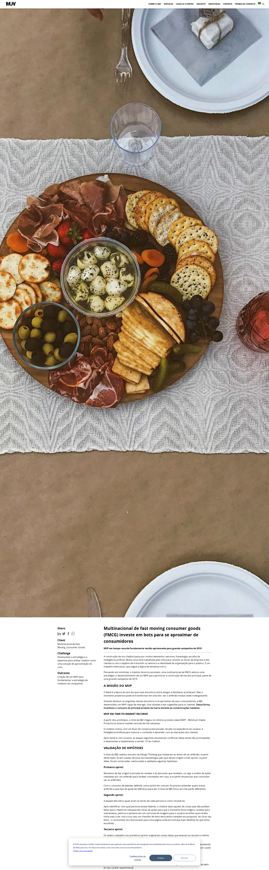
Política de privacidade (83, 851)
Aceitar (160, 858)
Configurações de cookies (137, 858)
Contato (227, 4)
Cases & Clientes (185, 4)
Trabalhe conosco (245, 4)
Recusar (184, 858)
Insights (201, 4)
